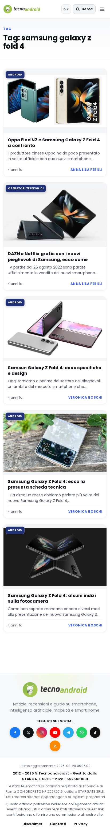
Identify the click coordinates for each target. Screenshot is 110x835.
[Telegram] (68, 732)
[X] (28, 732)
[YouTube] (55, 732)
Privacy (81, 823)
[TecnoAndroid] (25, 9)
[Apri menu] (102, 9)
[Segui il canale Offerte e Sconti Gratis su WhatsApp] (81, 732)
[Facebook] (15, 732)
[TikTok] (95, 732)
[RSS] (55, 745)
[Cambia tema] (66, 9)
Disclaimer (32, 823)
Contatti (58, 823)
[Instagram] (41, 732)
